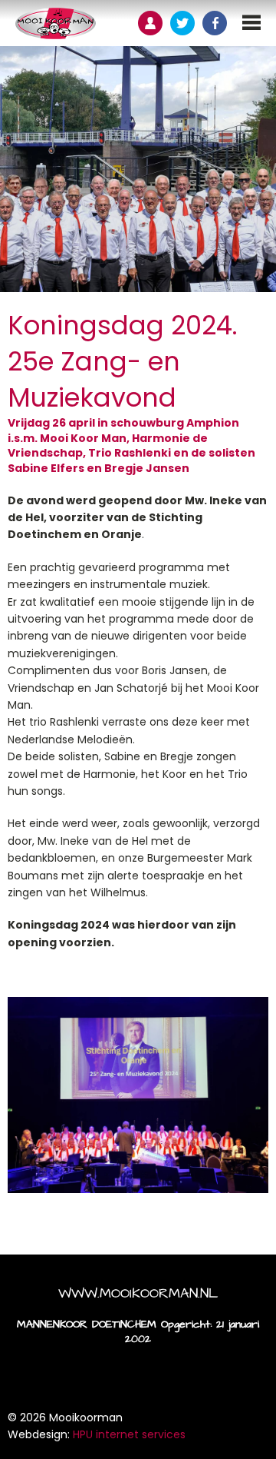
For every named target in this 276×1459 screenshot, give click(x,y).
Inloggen (150, 23)
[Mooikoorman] (55, 23)
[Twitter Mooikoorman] (182, 23)
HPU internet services (129, 1434)
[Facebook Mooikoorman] (214, 23)
